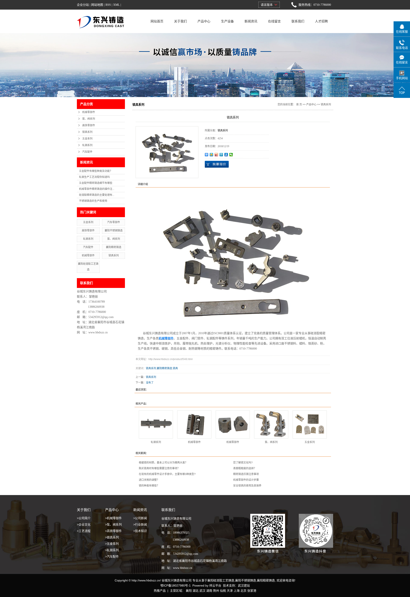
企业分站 (83, 4)
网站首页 (157, 21)
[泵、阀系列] (271, 424)
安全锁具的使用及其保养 (247, 485)
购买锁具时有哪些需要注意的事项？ (159, 468)
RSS (108, 4)
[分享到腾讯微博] (221, 154)
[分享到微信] (231, 154)
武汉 (202, 590)
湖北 (196, 590)
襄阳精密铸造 (113, 247)
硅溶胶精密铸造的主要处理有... (96, 194)
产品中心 (204, 21)
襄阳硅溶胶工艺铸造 (220, 580)
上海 (237, 590)
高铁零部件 (88, 125)
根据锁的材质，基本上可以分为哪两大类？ (163, 462)
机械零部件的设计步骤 (246, 479)
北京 (243, 590)
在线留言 (274, 21)
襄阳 (189, 590)
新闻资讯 (251, 21)
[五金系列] (310, 424)
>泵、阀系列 (113, 524)
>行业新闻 (140, 524)
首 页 (299, 104)
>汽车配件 (112, 556)
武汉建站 (244, 585)
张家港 (251, 590)
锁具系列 (87, 132)
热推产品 (160, 590)
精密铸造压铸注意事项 (246, 474)
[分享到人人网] (226, 154)
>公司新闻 (140, 518)
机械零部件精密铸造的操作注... (96, 188)
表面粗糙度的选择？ (244, 468)
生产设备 (227, 21)
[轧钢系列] (156, 424)
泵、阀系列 (88, 118)
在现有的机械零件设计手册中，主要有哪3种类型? (167, 474)
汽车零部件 (113, 222)
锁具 (175, 368)
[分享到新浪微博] (216, 154)
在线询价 (217, 164)
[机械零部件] (194, 424)
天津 (230, 590)
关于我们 (180, 21)
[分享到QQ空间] (211, 154)
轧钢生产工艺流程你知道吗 (94, 177)
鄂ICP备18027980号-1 (175, 585)
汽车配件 (87, 151)
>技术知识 (140, 531)
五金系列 (87, 138)
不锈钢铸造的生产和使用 (93, 200)
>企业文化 (84, 524)
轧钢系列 (87, 145)
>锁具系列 (112, 537)
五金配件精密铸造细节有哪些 (95, 183)
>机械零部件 (113, 518)
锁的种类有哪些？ (149, 485)
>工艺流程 (84, 531)
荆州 (216, 590)
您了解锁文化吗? (243, 462)
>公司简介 (84, 518)
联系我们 (297, 21)
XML (116, 4)
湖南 (209, 590)
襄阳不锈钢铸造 (114, 230)
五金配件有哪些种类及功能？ (95, 171)
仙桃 (223, 590)
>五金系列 (112, 543)
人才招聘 (321, 21)
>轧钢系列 (112, 550)
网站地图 (97, 4)
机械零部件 (88, 112)
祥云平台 (215, 585)
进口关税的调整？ (149, 479)
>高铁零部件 (113, 531)
